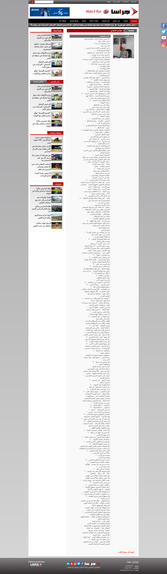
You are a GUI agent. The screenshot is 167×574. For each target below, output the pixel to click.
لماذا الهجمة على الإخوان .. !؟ (100, 385)
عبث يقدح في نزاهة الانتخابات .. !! (98, 389)
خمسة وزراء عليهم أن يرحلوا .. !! (99, 432)
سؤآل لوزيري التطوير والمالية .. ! (99, 514)
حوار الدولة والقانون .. (102, 278)
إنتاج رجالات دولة (104, 41)
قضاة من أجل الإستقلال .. (101, 216)
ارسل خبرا (116, 2)
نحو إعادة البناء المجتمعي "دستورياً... (98, 87)
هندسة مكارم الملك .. (102, 241)
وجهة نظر (62, 20)
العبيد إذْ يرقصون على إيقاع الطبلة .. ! (97, 71)
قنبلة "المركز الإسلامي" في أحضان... (97, 510)
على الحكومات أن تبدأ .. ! (101, 43)
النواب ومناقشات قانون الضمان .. (99, 305)
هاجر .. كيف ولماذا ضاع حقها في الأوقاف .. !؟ (95, 198)
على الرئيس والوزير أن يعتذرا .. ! (99, 98)
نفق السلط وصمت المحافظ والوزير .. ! (97, 125)
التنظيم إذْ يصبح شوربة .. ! (101, 155)
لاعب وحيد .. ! (105, 360)
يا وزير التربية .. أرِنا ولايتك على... (99, 139)
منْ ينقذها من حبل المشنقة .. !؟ (99, 316)
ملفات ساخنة (94, 20)
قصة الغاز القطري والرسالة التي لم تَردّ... (96, 159)
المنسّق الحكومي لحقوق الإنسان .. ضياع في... (94, 184)
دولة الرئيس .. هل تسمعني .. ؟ (99, 380)
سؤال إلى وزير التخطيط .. (101, 105)
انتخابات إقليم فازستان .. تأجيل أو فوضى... (95, 423)
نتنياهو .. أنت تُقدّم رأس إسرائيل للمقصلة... (95, 207)
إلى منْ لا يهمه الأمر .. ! (102, 280)
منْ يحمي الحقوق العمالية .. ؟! (100, 444)
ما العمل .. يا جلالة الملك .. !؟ (100, 405)
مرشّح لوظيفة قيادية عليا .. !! (100, 287)
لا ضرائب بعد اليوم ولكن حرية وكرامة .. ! (96, 298)
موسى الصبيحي (116, 30)
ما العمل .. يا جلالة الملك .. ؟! (100, 407)
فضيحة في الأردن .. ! (103, 455)
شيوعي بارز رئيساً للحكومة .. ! (100, 118)
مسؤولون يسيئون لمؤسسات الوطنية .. (97, 355)
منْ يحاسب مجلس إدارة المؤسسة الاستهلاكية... (94, 448)
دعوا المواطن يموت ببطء (101, 171)
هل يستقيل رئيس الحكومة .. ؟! (99, 257)
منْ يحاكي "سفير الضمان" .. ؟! (100, 266)
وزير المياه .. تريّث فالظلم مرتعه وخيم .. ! (96, 191)
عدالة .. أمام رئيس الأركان (101, 164)
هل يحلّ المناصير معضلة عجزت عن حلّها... (96, 157)
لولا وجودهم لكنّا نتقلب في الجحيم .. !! (97, 471)
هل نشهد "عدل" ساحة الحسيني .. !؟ (98, 337)
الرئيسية (134, 20)
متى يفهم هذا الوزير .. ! (102, 435)
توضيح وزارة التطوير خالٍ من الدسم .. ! (97, 442)
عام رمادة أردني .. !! (103, 467)
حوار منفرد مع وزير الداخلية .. (100, 114)
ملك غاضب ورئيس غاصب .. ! (100, 312)
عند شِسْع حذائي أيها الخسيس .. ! (99, 137)
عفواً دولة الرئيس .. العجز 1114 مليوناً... (97, 259)
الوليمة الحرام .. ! (104, 296)
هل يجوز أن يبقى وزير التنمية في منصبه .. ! (95, 419)
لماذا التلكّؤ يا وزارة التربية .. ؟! (100, 100)
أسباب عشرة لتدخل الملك (101, 366)
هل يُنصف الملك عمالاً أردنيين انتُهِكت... (97, 476)
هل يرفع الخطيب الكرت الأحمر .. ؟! (98, 344)
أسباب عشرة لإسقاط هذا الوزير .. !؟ (98, 460)
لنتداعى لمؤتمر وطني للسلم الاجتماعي (97, 398)
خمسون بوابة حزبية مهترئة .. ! (100, 55)
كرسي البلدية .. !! (104, 498)
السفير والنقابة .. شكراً (102, 166)
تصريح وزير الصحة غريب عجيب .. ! (98, 412)
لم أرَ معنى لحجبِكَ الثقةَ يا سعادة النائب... (96, 73)
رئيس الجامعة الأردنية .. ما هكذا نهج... (97, 96)
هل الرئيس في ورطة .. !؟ (101, 362)
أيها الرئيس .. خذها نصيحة (101, 535)
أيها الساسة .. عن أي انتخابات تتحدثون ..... (96, 348)
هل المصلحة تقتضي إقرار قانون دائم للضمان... (94, 446)
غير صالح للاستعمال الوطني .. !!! (99, 239)
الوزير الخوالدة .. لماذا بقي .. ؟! (99, 325)
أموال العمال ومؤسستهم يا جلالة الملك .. (96, 526)
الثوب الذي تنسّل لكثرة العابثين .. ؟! (98, 451)
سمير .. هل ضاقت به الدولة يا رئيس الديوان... (94, 182)
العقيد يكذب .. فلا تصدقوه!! (101, 521)
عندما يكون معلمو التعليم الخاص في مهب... (95, 223)
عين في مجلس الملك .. (102, 173)
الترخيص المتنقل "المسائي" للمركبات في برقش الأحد (63, 25)
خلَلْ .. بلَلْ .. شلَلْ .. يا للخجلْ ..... (98, 473)
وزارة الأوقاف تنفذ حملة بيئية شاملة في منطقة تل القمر (107, 25)
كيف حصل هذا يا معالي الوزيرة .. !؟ (98, 180)
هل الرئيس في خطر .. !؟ (101, 264)
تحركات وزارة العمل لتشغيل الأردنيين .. (97, 339)
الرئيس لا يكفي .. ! (103, 382)
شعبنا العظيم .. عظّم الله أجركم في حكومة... (95, 501)
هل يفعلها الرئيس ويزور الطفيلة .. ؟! (98, 496)
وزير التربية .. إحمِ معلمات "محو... (98, 189)
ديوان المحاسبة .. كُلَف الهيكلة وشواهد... (96, 291)
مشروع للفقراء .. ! (103, 75)
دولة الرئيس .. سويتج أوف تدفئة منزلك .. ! (96, 357)
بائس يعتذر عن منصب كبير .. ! (100, 107)
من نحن (133, 2)
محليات (125, 20)
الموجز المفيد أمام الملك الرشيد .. (98, 544)
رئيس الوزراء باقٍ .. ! (103, 123)
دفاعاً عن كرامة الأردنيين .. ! (100, 453)
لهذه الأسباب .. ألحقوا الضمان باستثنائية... (96, 416)
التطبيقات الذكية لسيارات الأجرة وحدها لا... (96, 59)
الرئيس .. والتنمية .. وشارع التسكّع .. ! (97, 121)
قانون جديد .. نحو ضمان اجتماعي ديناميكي (96, 253)
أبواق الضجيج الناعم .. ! (102, 50)
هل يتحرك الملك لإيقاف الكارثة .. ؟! (98, 341)
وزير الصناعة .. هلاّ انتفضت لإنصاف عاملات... (95, 289)
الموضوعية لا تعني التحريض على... (98, 200)
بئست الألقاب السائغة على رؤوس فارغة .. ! (95, 480)
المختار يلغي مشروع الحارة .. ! (99, 57)
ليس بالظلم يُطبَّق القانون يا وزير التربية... (96, 150)
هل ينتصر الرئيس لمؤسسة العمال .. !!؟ (97, 421)
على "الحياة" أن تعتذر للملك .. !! (99, 539)
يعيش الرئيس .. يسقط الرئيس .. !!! (98, 285)
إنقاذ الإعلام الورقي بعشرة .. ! (100, 262)
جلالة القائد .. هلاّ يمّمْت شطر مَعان (98, 212)
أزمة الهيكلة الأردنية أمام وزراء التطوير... (96, 492)
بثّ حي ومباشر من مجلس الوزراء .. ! (97, 232)
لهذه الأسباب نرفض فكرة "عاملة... (98, 250)
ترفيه (109, 2)
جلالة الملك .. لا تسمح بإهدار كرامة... (97, 310)
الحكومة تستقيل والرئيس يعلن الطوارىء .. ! (95, 130)
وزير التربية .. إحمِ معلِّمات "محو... (98, 187)
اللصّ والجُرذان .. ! (104, 66)
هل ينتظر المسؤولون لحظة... (100, 505)
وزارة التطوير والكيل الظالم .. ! (99, 428)
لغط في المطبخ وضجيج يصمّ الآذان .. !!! (97, 414)
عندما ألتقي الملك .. (103, 519)
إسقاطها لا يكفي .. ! (103, 364)
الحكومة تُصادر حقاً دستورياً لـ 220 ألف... (96, 248)
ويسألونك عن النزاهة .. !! (101, 350)
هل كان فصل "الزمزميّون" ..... (100, 225)
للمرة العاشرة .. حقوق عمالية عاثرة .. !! (96, 391)
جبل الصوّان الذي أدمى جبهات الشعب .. (97, 507)
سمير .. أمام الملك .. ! (102, 128)
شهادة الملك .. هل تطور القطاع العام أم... (96, 269)
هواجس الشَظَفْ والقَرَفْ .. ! (100, 219)
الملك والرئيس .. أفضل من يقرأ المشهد (96, 542)
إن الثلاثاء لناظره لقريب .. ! (101, 237)
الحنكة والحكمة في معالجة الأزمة (98, 523)
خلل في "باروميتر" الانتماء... (100, 178)
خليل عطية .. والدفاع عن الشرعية (98, 294)
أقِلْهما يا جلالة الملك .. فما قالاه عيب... (97, 109)
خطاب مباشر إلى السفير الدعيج (99, 426)
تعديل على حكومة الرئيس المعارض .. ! (97, 376)
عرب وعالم (116, 20)
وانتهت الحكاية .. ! (104, 116)
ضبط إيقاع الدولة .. (103, 228)
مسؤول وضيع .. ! (104, 353)
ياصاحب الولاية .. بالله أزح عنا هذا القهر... (96, 503)
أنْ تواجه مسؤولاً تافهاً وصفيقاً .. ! (99, 314)
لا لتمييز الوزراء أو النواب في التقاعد (98, 330)
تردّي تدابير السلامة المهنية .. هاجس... (97, 373)
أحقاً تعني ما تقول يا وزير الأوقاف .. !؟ (97, 282)
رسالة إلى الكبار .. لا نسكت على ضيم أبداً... (95, 303)
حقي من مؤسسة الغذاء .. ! (101, 403)
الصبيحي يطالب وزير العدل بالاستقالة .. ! (96, 209)
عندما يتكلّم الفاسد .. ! (102, 143)
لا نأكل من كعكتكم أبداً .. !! (101, 273)
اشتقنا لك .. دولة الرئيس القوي (99, 84)
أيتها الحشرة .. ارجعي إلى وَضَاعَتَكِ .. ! (97, 82)
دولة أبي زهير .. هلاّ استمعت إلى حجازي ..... (95, 371)
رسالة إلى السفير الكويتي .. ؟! (100, 439)
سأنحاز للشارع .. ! (104, 378)
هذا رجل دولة (105, 46)
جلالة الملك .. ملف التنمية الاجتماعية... (97, 394)
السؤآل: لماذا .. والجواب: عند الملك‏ (98, 528)
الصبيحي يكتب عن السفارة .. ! (100, 62)
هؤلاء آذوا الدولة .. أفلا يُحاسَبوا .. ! (98, 89)
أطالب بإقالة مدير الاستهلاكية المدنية (98, 321)
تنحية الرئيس (105, 230)
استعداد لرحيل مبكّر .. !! (102, 469)
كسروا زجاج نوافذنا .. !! (102, 168)
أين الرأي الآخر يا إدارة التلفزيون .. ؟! (97, 196)
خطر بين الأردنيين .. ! (103, 203)
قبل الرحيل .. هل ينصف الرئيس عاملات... (96, 335)
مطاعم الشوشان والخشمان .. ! (99, 175)
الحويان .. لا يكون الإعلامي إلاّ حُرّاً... (98, 489)
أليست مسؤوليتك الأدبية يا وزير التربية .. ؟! (96, 93)
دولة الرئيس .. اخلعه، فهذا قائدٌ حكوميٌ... (96, 77)
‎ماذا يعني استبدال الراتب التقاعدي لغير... (96, 39)
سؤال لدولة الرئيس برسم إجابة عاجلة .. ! (96, 437)
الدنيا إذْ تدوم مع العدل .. (102, 148)
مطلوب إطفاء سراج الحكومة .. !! (99, 462)
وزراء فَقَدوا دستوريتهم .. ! (101, 205)
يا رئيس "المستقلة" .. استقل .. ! (99, 410)
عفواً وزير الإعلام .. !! (103, 275)
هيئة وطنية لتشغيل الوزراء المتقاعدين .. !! (96, 512)
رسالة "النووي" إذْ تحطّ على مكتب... (98, 162)
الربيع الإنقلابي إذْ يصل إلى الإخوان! (98, 146)
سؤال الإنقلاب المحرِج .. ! (101, 134)
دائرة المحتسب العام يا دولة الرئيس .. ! (97, 48)
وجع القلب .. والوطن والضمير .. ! (99, 214)
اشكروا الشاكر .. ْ (104, 153)
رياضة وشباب (74, 20)
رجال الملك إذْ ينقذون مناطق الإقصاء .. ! (96, 487)
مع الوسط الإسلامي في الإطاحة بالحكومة (96, 533)
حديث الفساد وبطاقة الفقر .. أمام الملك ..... (95, 537)
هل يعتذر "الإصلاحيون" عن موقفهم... (98, 52)
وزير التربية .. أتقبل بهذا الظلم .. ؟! (98, 221)
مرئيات (84, 20)
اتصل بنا (125, 2)
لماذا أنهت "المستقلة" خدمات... (99, 300)
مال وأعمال (106, 20)
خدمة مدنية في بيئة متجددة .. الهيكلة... (97, 464)
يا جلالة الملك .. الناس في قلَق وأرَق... (97, 328)
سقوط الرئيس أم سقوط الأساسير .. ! (97, 332)
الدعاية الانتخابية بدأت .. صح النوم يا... (97, 396)
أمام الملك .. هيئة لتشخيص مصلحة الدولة (96, 401)
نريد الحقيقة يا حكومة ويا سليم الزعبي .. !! (96, 494)
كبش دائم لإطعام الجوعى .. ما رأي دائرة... (96, 271)
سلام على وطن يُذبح (103, 319)
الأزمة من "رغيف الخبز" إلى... (100, 234)
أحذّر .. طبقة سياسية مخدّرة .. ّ (99, 194)
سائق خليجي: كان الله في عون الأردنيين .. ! (95, 112)
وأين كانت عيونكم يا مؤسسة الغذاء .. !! (97, 430)
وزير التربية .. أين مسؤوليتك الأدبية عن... (96, 141)
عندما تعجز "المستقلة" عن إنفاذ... (99, 387)
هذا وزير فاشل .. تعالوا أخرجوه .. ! (98, 307)
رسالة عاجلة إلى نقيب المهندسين (99, 369)
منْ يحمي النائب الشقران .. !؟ (100, 482)
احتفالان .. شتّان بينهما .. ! (101, 132)
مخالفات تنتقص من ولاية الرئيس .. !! (97, 485)
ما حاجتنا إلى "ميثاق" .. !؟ (101, 255)
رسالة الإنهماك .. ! (104, 103)
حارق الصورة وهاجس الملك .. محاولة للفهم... (95, 517)
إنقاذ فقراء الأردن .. (103, 457)
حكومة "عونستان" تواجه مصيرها (99, 530)
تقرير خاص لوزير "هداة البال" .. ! (99, 64)
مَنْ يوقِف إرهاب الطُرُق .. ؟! (100, 80)
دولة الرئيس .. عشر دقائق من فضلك (97, 346)
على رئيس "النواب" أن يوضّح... (99, 244)
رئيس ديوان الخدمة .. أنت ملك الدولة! (97, 246)
